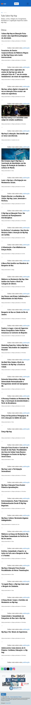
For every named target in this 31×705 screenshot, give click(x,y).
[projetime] (15, 680)
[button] (2, 669)
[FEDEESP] (25, 684)
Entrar (16, 3)
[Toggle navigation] (27, 3)
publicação (26, 48)
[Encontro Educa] (15, 688)
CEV (3, 694)
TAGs (2, 12)
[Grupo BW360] (18, 676)
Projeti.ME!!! (8, 703)
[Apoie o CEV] (10, 684)
